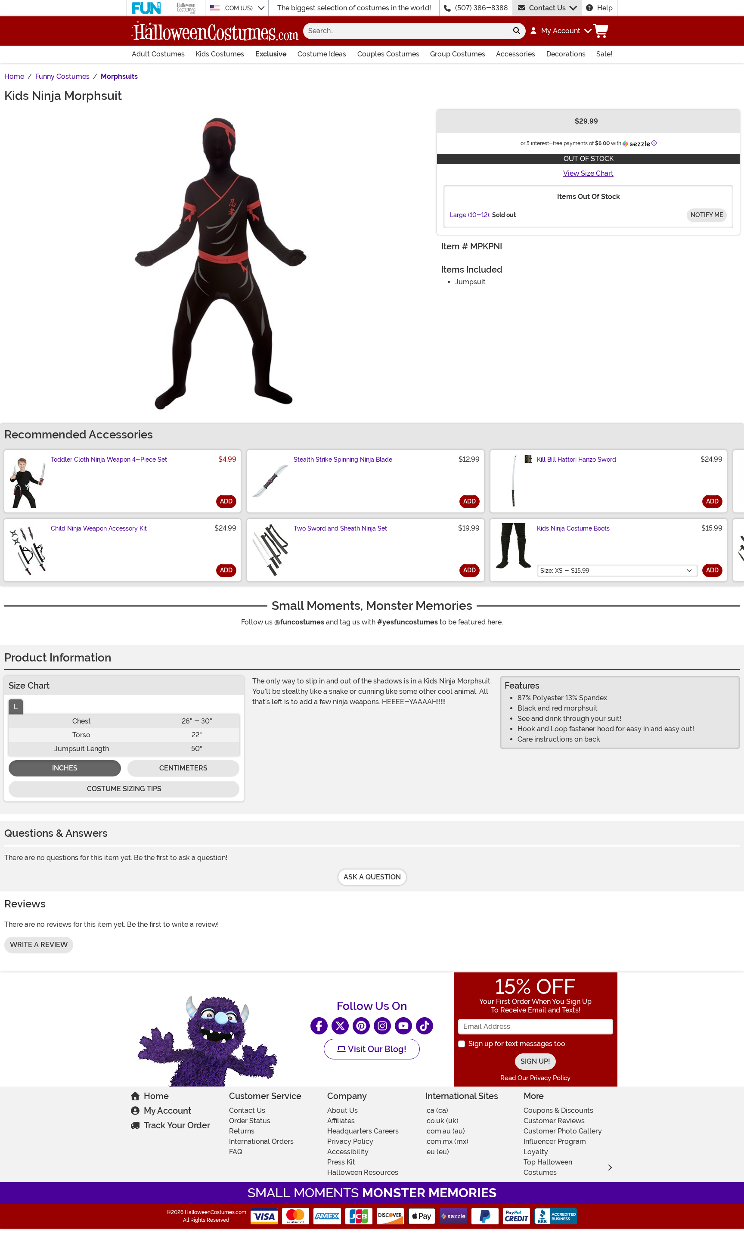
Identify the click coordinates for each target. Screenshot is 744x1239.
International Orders (261, 1141)
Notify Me (707, 214)
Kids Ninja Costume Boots (573, 528)
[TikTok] (424, 1025)
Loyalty (536, 1152)
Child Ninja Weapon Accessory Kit (99, 528)
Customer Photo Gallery (563, 1131)
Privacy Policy (350, 1141)
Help (605, 8)
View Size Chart (588, 173)
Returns (241, 1131)
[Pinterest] (361, 1025)
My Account (167, 1110)
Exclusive (271, 54)
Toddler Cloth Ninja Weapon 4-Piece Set (109, 459)
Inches (65, 768)
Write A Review (39, 945)
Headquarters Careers (363, 1131)
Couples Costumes (388, 54)
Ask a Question (372, 877)
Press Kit (341, 1162)
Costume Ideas (322, 54)
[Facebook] (319, 1025)
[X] (340, 1025)
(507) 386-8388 (481, 8)
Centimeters (183, 768)
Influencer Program (555, 1141)
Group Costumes (457, 54)
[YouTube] (403, 1025)
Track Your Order (177, 1125)
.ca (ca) (436, 1110)
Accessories (515, 54)
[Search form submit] (517, 31)
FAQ (235, 1152)
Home (156, 1096)
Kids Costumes (219, 54)
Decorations (566, 54)
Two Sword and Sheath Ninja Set (340, 528)
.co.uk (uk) (442, 1121)
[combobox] (405, 31)
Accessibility (348, 1152)
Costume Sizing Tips (124, 789)
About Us (342, 1110)
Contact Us (547, 8)
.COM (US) (239, 8)
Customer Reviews (554, 1121)
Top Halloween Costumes (548, 1167)
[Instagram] (382, 1025)
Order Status (249, 1121)
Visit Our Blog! (376, 1049)
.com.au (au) (445, 1131)
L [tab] (16, 707)
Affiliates (341, 1121)
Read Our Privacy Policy (535, 1078)
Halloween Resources (362, 1172)
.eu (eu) (437, 1152)
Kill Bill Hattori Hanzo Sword (576, 459)
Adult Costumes (158, 54)
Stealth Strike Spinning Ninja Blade (343, 459)
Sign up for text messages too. (517, 1044)
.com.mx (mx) (446, 1141)
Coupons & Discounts (558, 1110)
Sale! (604, 54)
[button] (560, 31)
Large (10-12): (470, 214)
